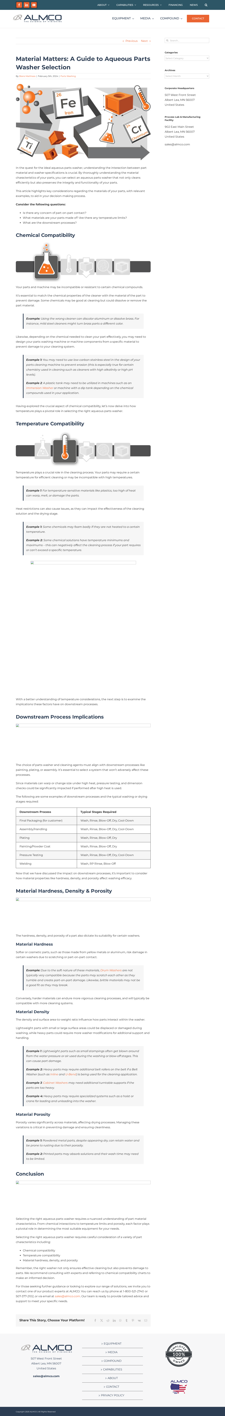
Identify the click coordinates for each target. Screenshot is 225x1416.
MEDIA (112, 1352)
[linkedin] (26, 5)
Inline (54, 1074)
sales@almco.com (67, 1296)
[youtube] (34, 5)
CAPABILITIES (112, 1369)
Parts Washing (68, 76)
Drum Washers (111, 970)
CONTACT (112, 1386)
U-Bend (70, 1074)
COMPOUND (112, 1360)
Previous (132, 41)
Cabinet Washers (55, 1082)
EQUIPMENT (112, 1343)
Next (144, 41)
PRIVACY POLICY (112, 1395)
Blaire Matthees (27, 76)
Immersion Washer (39, 388)
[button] (206, 4)
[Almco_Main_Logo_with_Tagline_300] (37, 15)
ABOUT (113, 1378)
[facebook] (19, 5)
